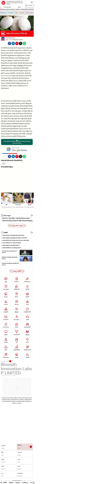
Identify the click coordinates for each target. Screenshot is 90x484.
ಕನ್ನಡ (26, 5)
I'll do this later (7, 7)
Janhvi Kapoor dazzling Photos (10, 245)
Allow (19, 7)
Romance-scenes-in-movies (7, 9)
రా (27, 81)
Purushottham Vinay (10, 38)
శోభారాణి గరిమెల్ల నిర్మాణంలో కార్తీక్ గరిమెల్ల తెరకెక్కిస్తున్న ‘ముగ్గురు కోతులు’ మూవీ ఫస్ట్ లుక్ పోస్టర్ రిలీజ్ (17, 221)
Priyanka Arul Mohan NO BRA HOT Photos (10, 264)
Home (6, 39)
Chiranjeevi (11, 12)
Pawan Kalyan (29, 12)
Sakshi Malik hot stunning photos (11, 248)
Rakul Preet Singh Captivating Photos (9, 258)
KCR (16, 12)
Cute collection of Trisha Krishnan (11, 243)
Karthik (18, 9)
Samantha (21, 12)
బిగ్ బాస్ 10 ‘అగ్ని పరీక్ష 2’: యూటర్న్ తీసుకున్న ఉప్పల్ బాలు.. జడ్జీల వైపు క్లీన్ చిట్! (16, 218)
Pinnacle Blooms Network (27, 9)
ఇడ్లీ (25, 73)
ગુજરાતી (30, 5)
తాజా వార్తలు (7, 215)
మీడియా (9, 48)
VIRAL (3, 163)
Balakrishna (3, 12)
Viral (10, 39)
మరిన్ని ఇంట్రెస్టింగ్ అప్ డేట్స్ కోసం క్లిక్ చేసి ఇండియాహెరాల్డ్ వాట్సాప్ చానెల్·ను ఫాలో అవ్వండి (16, 142)
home (1, 482)
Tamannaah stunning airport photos (9, 252)
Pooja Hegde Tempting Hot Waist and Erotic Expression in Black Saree (14, 238)
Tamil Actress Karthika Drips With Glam (13, 235)
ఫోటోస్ (6, 232)
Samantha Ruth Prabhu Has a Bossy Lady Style (15, 240)
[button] (9, 43)
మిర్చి (28, 58)
